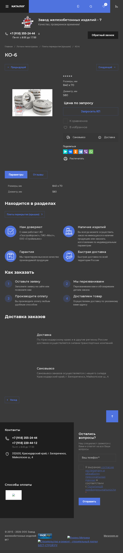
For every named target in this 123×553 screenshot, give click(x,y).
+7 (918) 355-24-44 (22, 33)
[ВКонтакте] (70, 151)
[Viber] (86, 151)
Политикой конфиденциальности (100, 488)
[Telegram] (80, 151)
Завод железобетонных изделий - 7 (70, 20)
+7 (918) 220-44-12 (24, 443)
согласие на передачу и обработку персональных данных (99, 474)
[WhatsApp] (91, 151)
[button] (78, 6)
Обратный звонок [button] (103, 35)
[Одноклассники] (75, 151)
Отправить (89, 501)
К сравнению (79, 121)
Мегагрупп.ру (111, 536)
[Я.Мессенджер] (65, 151)
